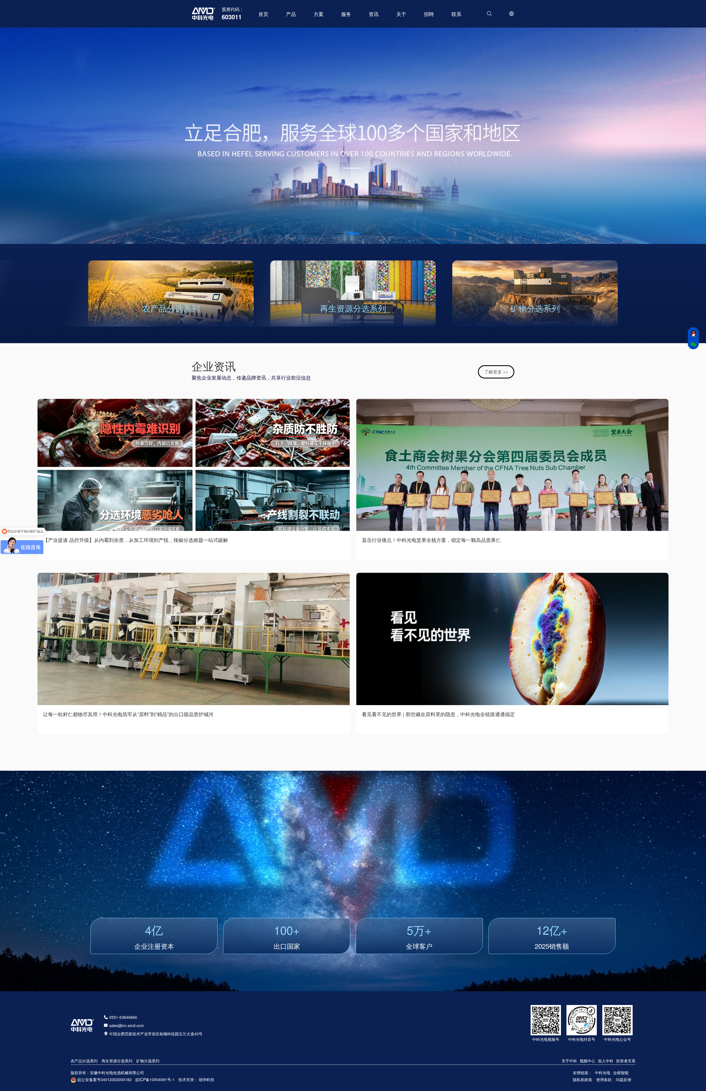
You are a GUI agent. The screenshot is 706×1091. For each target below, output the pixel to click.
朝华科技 (206, 1079)
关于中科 (569, 1060)
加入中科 (605, 1060)
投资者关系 (625, 1060)
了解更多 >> (496, 372)
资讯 (374, 13)
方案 (318, 13)
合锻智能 (621, 1072)
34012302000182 (116, 1079)
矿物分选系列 (535, 308)
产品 (291, 13)
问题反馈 (623, 1079)
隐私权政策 (582, 1079)
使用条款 (604, 1079)
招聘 (429, 13)
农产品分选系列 (171, 308)
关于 (401, 13)
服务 (346, 13)
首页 (263, 13)
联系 (456, 13)
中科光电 (602, 1072)
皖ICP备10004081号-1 (155, 1079)
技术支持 (186, 1079)
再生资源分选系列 (353, 308)
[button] (339, 234)
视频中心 (587, 1060)
